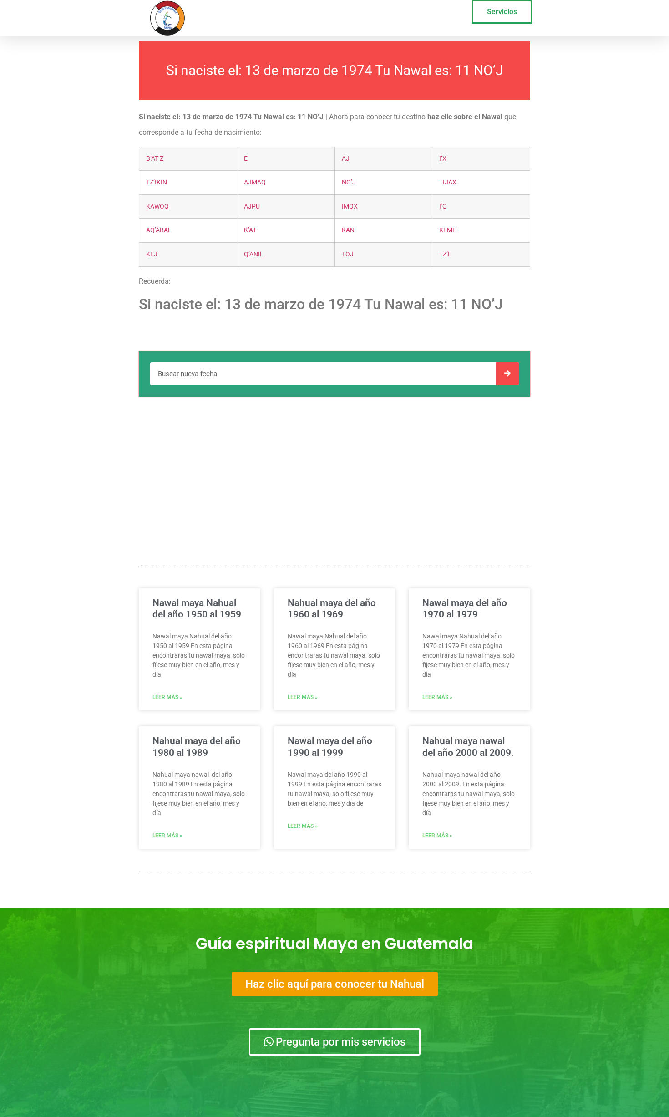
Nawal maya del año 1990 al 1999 (330, 746)
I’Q (443, 206)
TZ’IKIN (156, 182)
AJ (346, 159)
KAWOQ (157, 206)
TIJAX (447, 182)
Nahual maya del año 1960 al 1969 (332, 608)
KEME (447, 230)
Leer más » (167, 697)
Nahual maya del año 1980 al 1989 (196, 746)
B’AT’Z (154, 159)
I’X (442, 159)
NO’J (349, 182)
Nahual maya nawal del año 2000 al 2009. (468, 746)
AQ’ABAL (159, 230)
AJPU (252, 206)
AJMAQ (255, 182)
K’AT (250, 230)
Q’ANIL (254, 254)
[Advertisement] (334, 469)
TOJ (348, 254)
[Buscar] (507, 373)
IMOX (350, 206)
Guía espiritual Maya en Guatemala (334, 943)
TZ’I (444, 254)
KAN (348, 230)
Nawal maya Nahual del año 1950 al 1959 (196, 608)
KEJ (151, 254)
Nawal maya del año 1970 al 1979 (464, 608)
